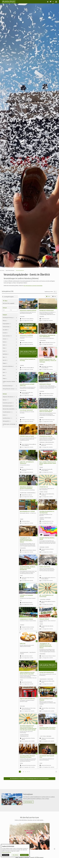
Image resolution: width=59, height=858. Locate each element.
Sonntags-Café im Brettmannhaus (46, 672)
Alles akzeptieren (24, 854)
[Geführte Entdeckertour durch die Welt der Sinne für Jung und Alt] (28, 665)
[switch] (37, 299)
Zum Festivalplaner (28, 802)
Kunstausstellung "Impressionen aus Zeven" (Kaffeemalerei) (47, 336)
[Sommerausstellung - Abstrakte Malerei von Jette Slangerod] (48, 403)
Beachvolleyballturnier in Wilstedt (27, 511)
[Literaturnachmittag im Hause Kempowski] (48, 692)
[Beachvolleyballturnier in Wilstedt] (28, 504)
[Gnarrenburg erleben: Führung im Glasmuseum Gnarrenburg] (28, 749)
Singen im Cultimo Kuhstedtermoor (27, 698)
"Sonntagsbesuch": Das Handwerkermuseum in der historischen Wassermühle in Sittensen (45, 645)
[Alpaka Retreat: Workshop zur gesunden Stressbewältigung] (28, 480)
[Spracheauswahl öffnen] (48, 2)
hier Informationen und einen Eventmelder (33, 285)
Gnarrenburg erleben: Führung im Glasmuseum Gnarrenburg (27, 756)
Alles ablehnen (15, 854)
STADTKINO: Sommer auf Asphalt (27, 436)
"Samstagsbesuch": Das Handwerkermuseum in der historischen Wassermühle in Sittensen (26, 540)
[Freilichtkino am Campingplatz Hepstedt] (28, 588)
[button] (56, 2)
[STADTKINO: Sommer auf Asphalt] (28, 429)
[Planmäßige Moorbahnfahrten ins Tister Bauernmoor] (48, 504)
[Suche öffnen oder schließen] (53, 2)
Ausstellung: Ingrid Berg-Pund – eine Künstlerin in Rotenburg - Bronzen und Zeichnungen (47, 360)
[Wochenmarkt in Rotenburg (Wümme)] (28, 303)
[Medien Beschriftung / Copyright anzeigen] (58, 264)
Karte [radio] (55, 296)
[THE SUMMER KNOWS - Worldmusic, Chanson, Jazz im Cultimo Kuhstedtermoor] (28, 560)
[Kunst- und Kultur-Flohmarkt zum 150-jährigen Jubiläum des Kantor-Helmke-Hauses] (48, 455)
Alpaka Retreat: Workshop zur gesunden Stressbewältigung (26, 487)
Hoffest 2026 (22, 643)
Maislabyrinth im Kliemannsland (46, 310)
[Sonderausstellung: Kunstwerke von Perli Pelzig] (28, 352)
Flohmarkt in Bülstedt (44, 619)
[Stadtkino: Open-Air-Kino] (48, 560)
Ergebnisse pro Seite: (49, 291)
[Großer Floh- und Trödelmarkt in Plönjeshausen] (28, 455)
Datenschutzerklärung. (6, 852)
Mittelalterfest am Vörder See (45, 436)
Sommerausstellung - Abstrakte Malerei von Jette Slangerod (46, 410)
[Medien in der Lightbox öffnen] (12, 799)
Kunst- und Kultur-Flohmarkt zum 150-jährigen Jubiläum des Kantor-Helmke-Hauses (47, 463)
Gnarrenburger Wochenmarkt (26, 410)
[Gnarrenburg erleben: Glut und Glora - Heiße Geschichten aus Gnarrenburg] (48, 719)
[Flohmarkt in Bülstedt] (48, 612)
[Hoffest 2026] (28, 637)
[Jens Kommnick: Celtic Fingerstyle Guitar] (48, 749)
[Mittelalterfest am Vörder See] (48, 429)
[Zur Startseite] (9, 1)
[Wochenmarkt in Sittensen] (48, 377)
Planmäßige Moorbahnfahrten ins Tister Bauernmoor (46, 512)
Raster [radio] (49, 296)
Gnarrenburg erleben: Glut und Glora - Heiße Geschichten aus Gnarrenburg (47, 728)
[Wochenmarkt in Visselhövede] (28, 328)
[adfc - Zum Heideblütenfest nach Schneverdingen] (48, 588)
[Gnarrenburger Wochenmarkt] (28, 403)
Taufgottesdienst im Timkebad (26, 619)
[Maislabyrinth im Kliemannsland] (48, 303)
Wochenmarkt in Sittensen (45, 384)
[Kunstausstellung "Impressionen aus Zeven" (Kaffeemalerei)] (48, 328)
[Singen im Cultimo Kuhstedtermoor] (28, 692)
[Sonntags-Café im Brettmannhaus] (48, 665)
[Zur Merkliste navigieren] (50, 1)
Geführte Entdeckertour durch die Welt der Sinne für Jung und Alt (27, 673)
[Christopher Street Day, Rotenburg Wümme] (48, 531)
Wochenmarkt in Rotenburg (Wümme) (28, 310)
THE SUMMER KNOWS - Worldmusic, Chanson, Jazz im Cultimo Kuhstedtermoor (27, 568)
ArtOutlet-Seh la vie (43, 487)
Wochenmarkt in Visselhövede (26, 335)
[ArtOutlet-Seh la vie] (48, 480)
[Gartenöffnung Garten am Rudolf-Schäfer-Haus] (28, 377)
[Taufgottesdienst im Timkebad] (28, 612)
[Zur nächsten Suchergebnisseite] (56, 772)
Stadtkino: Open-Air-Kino (44, 566)
